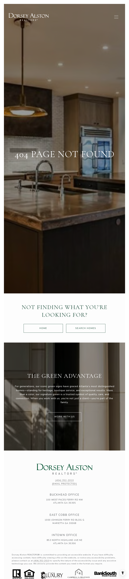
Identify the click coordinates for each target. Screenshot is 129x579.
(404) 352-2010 (64, 480)
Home (43, 328)
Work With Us (64, 416)
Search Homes (85, 328)
